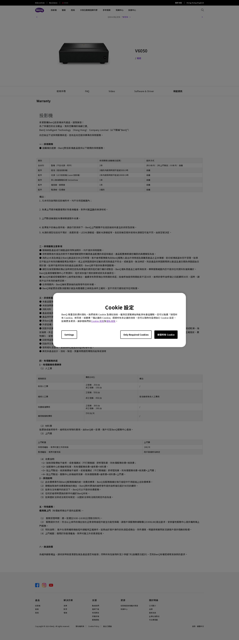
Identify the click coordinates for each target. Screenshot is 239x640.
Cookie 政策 (97, 321)
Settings (69, 334)
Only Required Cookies (136, 334)
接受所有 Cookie (166, 334)
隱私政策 (110, 321)
